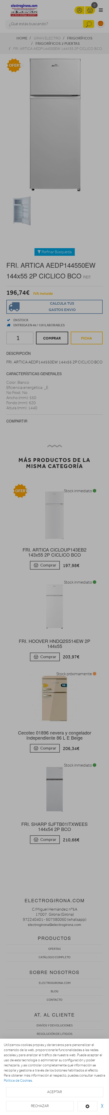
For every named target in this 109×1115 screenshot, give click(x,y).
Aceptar (54, 1092)
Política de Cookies (18, 1080)
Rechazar (40, 1106)
